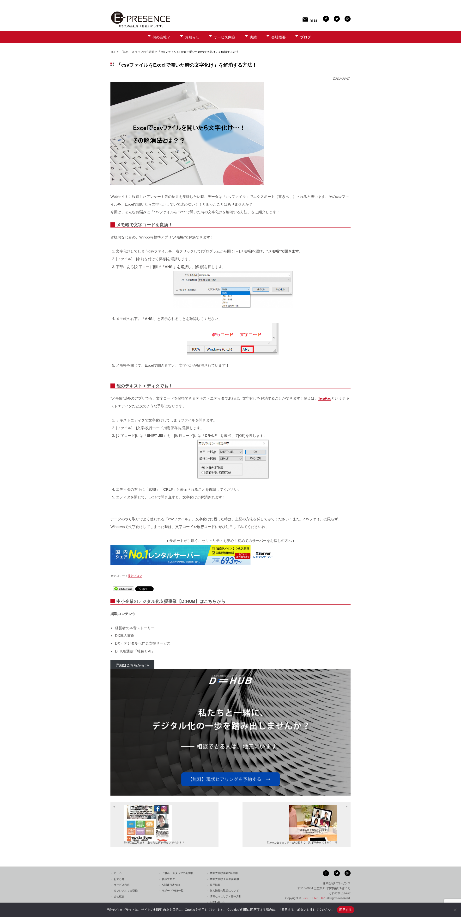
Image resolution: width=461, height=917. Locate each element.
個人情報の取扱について (224, 890)
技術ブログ (135, 576)
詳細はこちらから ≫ (132, 665)
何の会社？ (161, 37)
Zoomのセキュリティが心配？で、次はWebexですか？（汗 (302, 842)
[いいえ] (455, 909)
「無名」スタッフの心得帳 (137, 52)
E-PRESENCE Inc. (314, 898)
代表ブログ (168, 879)
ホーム (118, 873)
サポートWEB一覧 (172, 890)
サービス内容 (224, 37)
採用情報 (215, 884)
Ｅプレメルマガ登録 (126, 890)
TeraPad (324, 398)
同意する (345, 909)
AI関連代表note (171, 884)
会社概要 (278, 37)
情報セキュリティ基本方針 (226, 896)
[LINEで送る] (123, 588)
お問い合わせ (218, 902)
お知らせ (192, 37)
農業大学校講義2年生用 (224, 873)
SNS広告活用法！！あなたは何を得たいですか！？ (154, 842)
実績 (253, 37)
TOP (113, 52)
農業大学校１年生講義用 (224, 879)
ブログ (305, 37)
